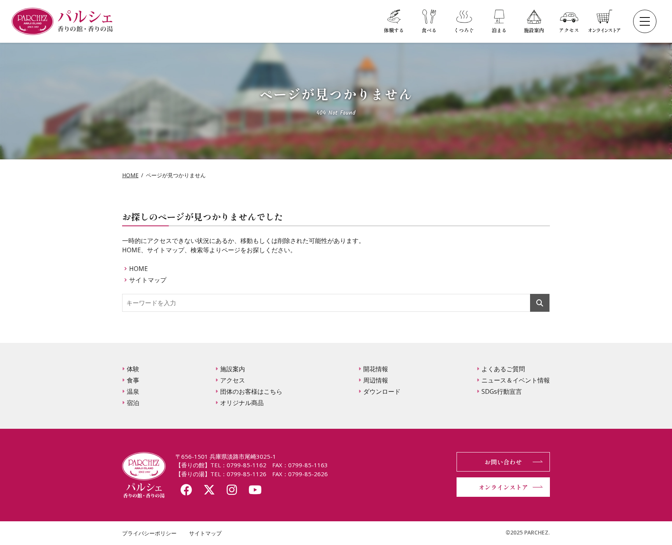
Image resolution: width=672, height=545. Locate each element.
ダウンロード (382, 391)
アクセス (232, 380)
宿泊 (133, 402)
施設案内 (232, 369)
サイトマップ (147, 280)
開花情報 (375, 369)
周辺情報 (375, 380)
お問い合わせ (503, 461)
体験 (133, 369)
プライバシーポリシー (149, 533)
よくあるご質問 (503, 369)
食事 (133, 380)
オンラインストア (503, 487)
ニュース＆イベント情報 (515, 380)
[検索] (540, 302)
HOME (130, 175)
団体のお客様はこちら (251, 391)
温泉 (133, 391)
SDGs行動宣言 (501, 391)
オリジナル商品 (242, 402)
